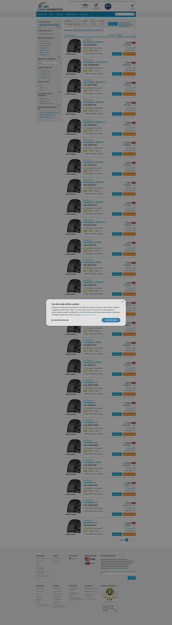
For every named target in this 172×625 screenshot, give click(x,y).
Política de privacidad (89, 315)
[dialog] (86, 312)
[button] (60, 320)
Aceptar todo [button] (111, 320)
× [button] (122, 301)
